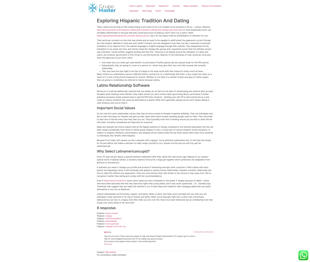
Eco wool (108, 244)
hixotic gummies (112, 224)
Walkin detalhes (190, 6)
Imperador (150, 6)
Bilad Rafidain (110, 252)
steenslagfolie (111, 221)
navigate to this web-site (115, 226)
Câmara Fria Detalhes (211, 6)
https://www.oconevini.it (115, 180)
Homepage (170, 11)
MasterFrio (164, 6)
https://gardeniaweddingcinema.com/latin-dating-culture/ (123, 35)
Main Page (147, 11)
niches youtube (111, 213)
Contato (176, 6)
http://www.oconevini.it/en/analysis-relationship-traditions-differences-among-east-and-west (140, 30)
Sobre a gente (135, 6)
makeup (108, 216)
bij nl (106, 232)
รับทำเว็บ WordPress (113, 218)
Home (158, 11)
